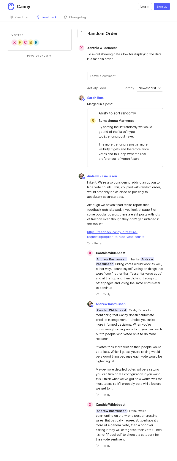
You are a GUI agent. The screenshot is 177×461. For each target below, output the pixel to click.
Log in (145, 6)
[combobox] (149, 88)
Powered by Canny (39, 55)
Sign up (161, 6)
